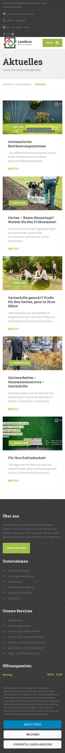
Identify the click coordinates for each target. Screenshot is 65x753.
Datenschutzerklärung (20, 587)
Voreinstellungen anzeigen (32, 744)
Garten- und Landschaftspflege (26, 636)
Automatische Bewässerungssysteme (27, 143)
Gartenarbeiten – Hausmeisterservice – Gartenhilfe (26, 381)
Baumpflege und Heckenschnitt (26, 648)
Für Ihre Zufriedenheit (27, 458)
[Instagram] (8, 34)
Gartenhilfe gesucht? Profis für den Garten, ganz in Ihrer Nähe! (31, 301)
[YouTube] (13, 34)
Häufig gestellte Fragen (21, 576)
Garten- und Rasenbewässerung (26, 642)
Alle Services (15, 620)
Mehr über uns (16, 548)
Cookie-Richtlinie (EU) (20, 592)
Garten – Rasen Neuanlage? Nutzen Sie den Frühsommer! (32, 219)
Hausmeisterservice (19, 625)
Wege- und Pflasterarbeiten (23, 653)
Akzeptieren (32, 724)
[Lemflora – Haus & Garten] (17, 43)
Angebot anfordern (19, 570)
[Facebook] (4, 34)
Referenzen (15, 581)
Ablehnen (32, 734)
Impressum (14, 598)
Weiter (12, 168)
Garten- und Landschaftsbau (24, 631)
